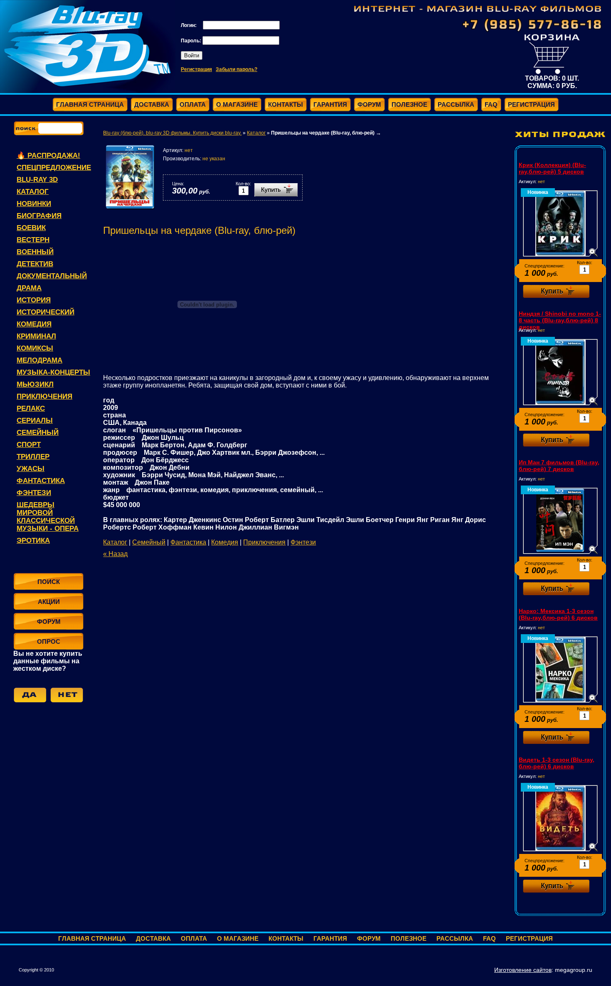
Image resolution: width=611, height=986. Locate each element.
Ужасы (30, 469)
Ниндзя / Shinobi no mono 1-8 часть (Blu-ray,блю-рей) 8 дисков (560, 320)
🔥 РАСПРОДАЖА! (48, 155)
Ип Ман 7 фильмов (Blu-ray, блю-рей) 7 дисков (559, 465)
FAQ (489, 938)
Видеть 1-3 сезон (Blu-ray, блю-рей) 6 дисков (556, 763)
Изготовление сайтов (523, 969)
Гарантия (330, 938)
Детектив (35, 264)
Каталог (33, 192)
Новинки (34, 204)
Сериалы (35, 420)
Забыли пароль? (236, 69)
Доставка (153, 938)
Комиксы (35, 348)
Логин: (189, 25)
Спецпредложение (54, 168)
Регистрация (196, 69)
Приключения (44, 396)
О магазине (238, 938)
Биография (39, 216)
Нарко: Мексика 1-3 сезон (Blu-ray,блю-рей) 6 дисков (558, 614)
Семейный (38, 433)
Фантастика (41, 481)
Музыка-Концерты (53, 372)
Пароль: (191, 41)
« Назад (115, 553)
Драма (29, 288)
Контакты (286, 938)
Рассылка (454, 938)
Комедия (34, 324)
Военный (35, 252)
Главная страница (92, 938)
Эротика (33, 541)
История (34, 300)
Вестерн (33, 240)
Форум (369, 938)
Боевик (31, 228)
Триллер (33, 457)
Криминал (36, 336)
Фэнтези (34, 493)
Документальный (52, 276)
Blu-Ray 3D (37, 180)
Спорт (29, 445)
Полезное (408, 938)
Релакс (31, 408)
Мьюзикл (35, 384)
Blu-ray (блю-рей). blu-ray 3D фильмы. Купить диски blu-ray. (172, 133)
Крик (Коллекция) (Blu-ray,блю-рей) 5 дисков (552, 168)
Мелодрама (39, 360)
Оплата (194, 938)
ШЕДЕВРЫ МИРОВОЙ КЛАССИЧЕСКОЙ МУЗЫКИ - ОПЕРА (48, 516)
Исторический (45, 312)
